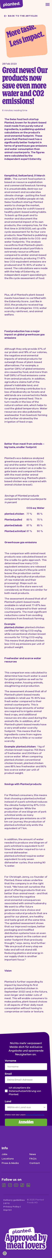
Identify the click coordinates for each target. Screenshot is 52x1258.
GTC (7, 1203)
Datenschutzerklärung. (35, 1115)
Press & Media (10, 1163)
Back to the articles (23, 15)
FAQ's (32, 1158)
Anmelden (26, 1122)
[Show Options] (44, 1107)
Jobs (4, 1154)
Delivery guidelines (14, 1200)
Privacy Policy (11, 1206)
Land (8, 1101)
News (32, 1154)
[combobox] (25, 1107)
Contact (34, 1163)
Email (8, 1073)
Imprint (7, 1209)
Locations (8, 1158)
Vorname (10, 1060)
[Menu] (47, 4)
